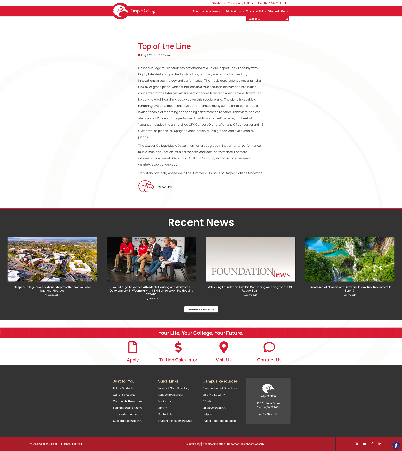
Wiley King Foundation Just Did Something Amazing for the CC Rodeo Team (250, 288)
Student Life (276, 11)
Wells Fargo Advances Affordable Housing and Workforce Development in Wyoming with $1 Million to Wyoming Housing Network (151, 290)
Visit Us (224, 360)
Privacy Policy (192, 444)
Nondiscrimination (214, 444)
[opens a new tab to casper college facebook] (372, 444)
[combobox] (265, 18)
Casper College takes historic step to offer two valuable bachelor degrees (52, 288)
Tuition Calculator (178, 360)
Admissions (233, 11)
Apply (133, 360)
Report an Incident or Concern (245, 444)
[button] (201, 309)
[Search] (287, 18)
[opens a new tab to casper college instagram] (357, 444)
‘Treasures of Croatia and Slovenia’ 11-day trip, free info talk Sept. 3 (350, 288)
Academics (213, 11)
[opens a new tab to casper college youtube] (365, 444)
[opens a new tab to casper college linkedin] (380, 444)
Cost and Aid (254, 11)
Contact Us (269, 360)
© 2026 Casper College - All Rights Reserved (56, 444)
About (197, 11)
